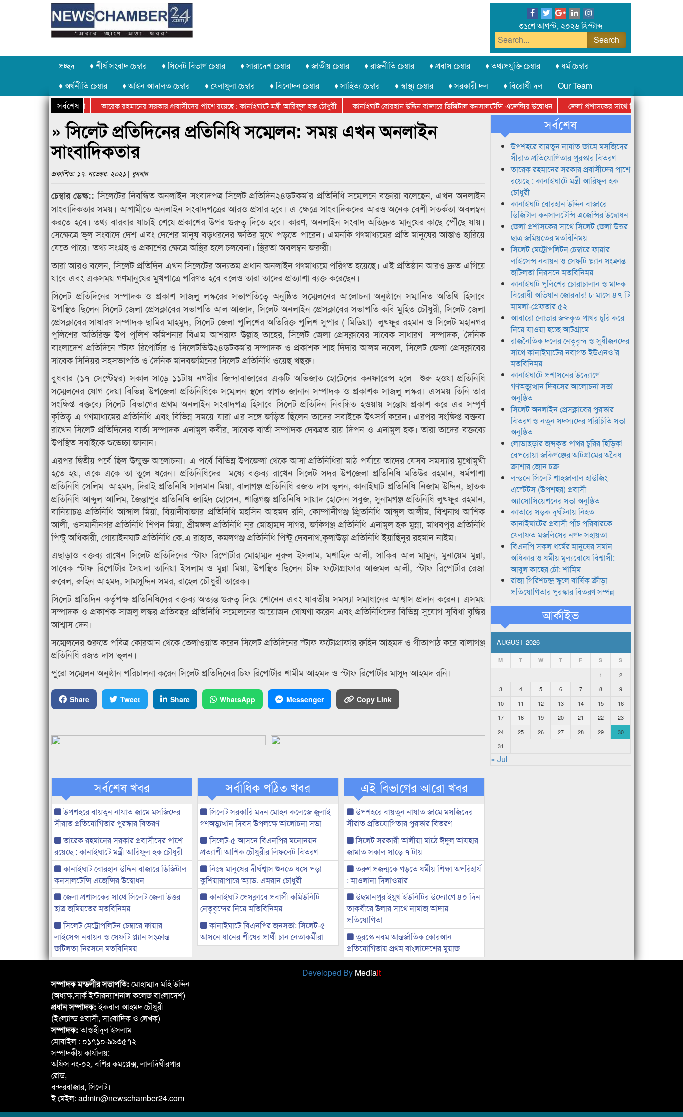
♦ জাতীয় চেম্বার (328, 65)
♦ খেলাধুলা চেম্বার (230, 85)
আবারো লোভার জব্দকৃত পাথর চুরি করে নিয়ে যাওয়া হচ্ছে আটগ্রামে (567, 323)
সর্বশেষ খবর (122, 787)
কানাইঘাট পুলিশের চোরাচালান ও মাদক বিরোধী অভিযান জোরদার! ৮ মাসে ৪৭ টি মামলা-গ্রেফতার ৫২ (570, 295)
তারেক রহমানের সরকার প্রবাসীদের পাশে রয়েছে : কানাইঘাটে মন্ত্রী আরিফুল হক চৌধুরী (202, 105)
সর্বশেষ (560, 124)
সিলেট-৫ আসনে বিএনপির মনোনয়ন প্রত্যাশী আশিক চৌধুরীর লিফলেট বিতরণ (259, 845)
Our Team (575, 85)
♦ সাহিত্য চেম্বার (357, 85)
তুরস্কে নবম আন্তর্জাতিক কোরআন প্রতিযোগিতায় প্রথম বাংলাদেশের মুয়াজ (403, 942)
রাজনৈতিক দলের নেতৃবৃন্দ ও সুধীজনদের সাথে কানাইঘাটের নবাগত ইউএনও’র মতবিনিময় (570, 352)
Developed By (341, 972)
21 (581, 717)
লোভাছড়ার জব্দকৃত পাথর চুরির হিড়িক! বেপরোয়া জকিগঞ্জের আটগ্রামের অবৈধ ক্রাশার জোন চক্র (567, 454)
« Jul (499, 759)
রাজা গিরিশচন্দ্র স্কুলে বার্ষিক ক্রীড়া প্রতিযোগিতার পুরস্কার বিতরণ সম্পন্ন (562, 585)
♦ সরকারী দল (468, 85)
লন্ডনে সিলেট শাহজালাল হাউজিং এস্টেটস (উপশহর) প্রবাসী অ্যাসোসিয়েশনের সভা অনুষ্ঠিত (559, 489)
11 (521, 703)
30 (621, 732)
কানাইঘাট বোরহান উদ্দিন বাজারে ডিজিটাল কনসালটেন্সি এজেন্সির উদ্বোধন (435, 105)
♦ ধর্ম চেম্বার (572, 65)
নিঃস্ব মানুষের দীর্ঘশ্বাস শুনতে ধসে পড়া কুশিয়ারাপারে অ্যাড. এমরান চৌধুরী (261, 874)
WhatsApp (238, 699)
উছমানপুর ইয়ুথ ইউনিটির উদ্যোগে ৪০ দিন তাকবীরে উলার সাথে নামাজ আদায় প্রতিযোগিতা (413, 908)
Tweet (130, 699)
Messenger (305, 699)
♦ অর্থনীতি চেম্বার (83, 85)
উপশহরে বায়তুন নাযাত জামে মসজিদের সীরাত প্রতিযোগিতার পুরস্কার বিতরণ (117, 817)
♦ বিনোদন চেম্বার (295, 85)
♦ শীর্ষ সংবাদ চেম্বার (118, 65)
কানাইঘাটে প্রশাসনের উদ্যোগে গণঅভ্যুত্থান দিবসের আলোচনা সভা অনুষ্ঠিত (562, 386)
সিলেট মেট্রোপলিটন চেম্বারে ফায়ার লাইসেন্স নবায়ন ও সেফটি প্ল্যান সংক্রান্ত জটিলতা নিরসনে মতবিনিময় (112, 936)
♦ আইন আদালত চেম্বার (156, 85)
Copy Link (374, 699)
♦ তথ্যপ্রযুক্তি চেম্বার (513, 65)
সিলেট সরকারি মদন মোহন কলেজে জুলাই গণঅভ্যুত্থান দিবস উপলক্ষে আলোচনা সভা (265, 817)
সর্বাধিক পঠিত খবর (268, 787)
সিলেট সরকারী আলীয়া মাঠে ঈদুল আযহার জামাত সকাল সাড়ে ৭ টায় (412, 845)
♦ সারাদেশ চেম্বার (265, 65)
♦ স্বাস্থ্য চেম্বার (414, 85)
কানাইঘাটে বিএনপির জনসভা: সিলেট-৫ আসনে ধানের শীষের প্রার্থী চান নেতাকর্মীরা (263, 930)
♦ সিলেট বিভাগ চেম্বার (194, 65)
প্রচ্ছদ (67, 65)
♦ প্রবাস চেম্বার (450, 65)
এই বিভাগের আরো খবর (414, 787)
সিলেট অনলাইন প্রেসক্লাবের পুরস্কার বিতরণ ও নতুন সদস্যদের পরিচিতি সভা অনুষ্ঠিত (568, 420)
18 (521, 717)
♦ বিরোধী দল (523, 85)
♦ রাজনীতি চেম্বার (389, 65)
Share (80, 699)
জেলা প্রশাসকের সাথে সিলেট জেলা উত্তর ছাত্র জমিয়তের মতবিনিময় (117, 902)
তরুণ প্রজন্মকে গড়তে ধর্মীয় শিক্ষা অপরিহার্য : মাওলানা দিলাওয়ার (414, 874)
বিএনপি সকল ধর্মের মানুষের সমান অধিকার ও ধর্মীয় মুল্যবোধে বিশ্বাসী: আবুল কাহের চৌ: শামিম (563, 557)
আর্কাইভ (560, 614)
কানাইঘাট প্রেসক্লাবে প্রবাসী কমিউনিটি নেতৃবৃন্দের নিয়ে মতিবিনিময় (260, 902)
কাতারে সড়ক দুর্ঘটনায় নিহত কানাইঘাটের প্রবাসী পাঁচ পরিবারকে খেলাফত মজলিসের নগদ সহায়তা (561, 523)
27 (561, 732)
